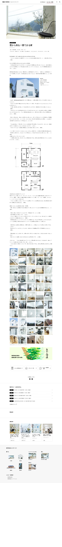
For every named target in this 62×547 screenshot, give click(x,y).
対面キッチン (17, 51)
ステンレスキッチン (40, 51)
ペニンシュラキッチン (34, 51)
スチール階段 (21, 51)
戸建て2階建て (14, 49)
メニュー (56, 2)
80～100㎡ (18, 49)
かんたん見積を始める (17, 368)
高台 (48, 51)
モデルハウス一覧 (31, 368)
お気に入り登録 (54, 37)
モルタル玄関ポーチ (27, 51)
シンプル (45, 51)
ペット (24, 49)
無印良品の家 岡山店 (18, 100)
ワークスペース (12, 51)
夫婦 (10, 49)
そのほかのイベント (13, 404)
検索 (59, 1)
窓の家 (10, 47)
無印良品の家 (10, 477)
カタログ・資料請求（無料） (46, 368)
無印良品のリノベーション (12, 478)
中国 (22, 49)
